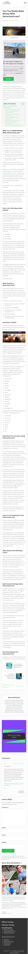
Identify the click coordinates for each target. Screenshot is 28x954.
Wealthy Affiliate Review (8, 936)
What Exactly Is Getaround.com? (12, 111)
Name (4, 828)
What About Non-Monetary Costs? (12, 120)
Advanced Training (9, 933)
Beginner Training (8, 929)
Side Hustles (11, 684)
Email (4, 835)
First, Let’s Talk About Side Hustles (12, 109)
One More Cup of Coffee (18, 951)
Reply (21, 792)
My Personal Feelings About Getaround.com (11, 122)
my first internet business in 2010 (14, 896)
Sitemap (16, 952)
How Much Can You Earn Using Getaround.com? (12, 115)
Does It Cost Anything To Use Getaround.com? (11, 118)
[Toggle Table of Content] (22, 104)
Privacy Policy (7, 943)
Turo (17, 173)
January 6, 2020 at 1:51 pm (18, 763)
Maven (11, 173)
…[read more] (9, 908)
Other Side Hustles (9, 686)
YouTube (12, 952)
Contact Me (7, 944)
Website (4, 842)
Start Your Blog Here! (14, 736)
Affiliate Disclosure (9, 941)
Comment (5, 807)
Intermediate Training (9, 931)
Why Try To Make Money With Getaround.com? (10, 106)
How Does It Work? (9, 112)
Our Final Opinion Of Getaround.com (13, 125)
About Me (6, 939)
